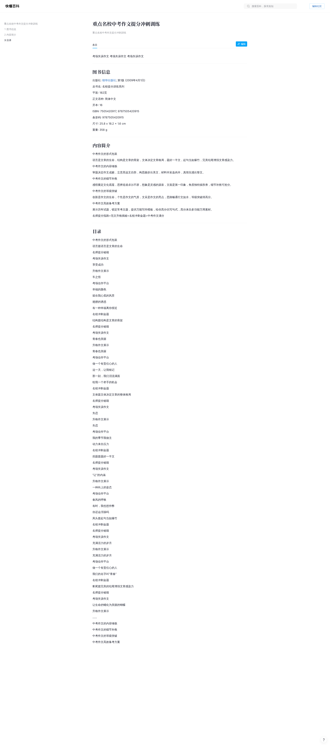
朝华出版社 (109, 80)
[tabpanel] (169, 348)
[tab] (94, 44)
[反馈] (324, 740)
